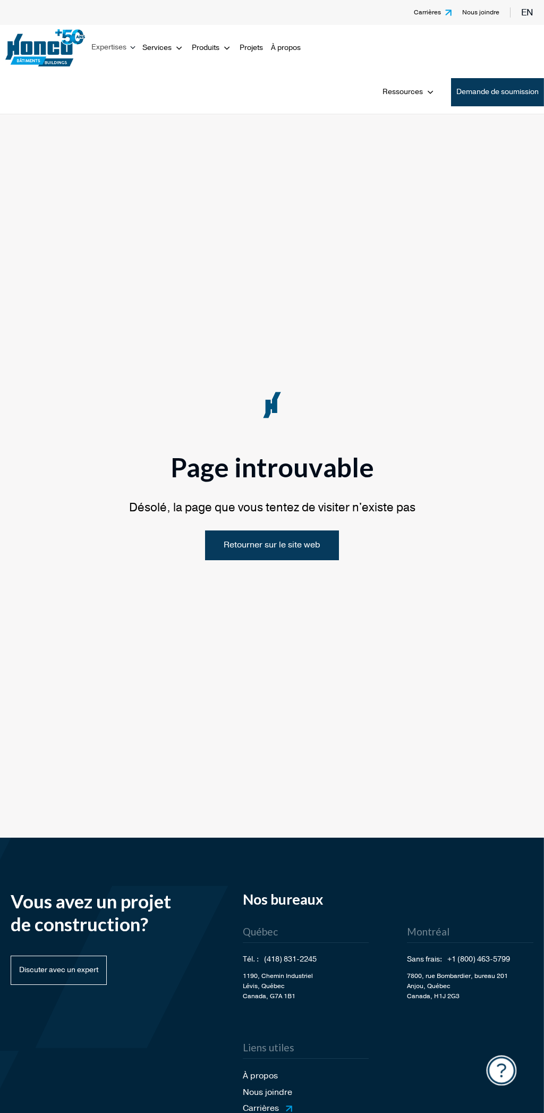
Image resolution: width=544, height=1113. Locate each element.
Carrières (427, 12)
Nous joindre (480, 12)
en (527, 12)
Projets (251, 48)
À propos (286, 48)
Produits (205, 48)
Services (157, 48)
